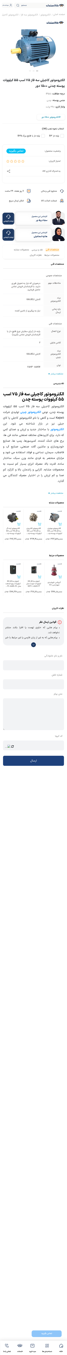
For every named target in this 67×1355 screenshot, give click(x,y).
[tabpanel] (33, 45)
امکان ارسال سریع (16, 200)
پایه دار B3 (54, 135)
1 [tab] (37, 70)
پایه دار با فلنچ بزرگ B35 (29, 135)
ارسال (33, 761)
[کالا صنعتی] (55, 5)
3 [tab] (30, 70)
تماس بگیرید (46, 1333)
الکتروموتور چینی (30, 412)
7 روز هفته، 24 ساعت (14, 191)
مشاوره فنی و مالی (49, 191)
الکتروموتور (57, 429)
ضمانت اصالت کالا (49, 200)
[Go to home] (59, 15)
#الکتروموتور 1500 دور (50, 117)
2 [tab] (34, 70)
